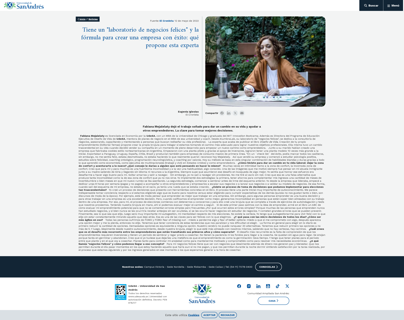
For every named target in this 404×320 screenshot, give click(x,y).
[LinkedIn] (229, 113)
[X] (235, 113)
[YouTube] (268, 286)
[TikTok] (278, 286)
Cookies (193, 315)
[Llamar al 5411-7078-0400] (120, 292)
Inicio (83, 19)
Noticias (93, 19)
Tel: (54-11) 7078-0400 (238, 266)
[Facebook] (222, 113)
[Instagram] (249, 286)
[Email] (242, 113)
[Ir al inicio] (24, 5)
